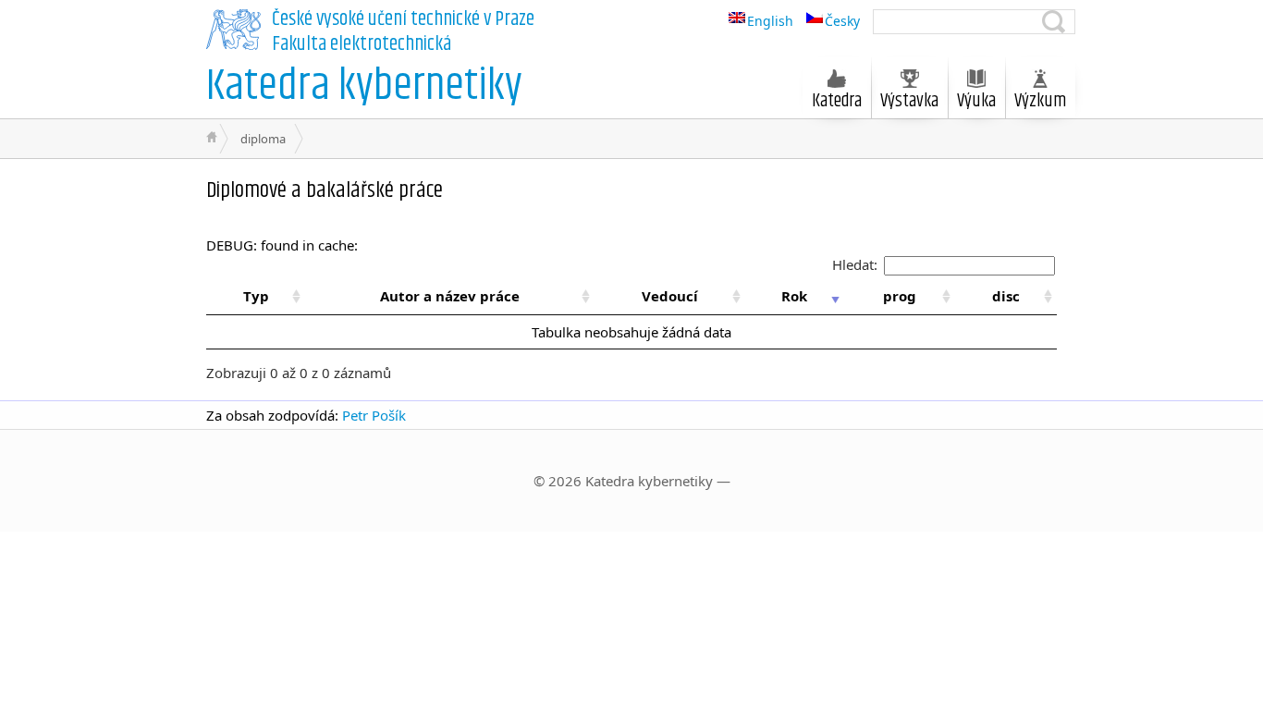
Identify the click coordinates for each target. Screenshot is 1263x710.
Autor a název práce (450, 296)
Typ (256, 296)
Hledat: (854, 264)
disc (1006, 296)
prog (899, 296)
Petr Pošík (374, 415)
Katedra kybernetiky (364, 86)
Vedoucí (670, 296)
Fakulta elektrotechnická (361, 44)
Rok (794, 296)
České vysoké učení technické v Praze (403, 19)
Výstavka (909, 101)
